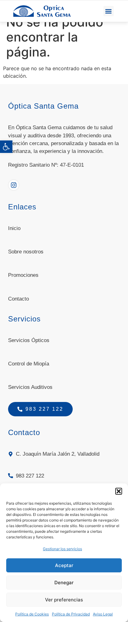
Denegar (64, 582)
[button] (6, 146)
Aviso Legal (103, 614)
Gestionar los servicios (62, 548)
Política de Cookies (32, 614)
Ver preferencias (64, 600)
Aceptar (64, 565)
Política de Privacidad (71, 614)
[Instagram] (13, 185)
